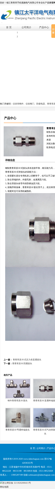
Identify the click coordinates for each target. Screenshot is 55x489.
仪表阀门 (30, 104)
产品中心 (44, 27)
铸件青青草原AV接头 (18, 400)
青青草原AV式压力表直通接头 (27, 360)
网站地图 (4, 487)
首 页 (9, 27)
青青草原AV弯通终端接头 (18, 430)
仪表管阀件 (18, 104)
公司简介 (26, 27)
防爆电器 (40, 104)
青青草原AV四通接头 (22, 363)
